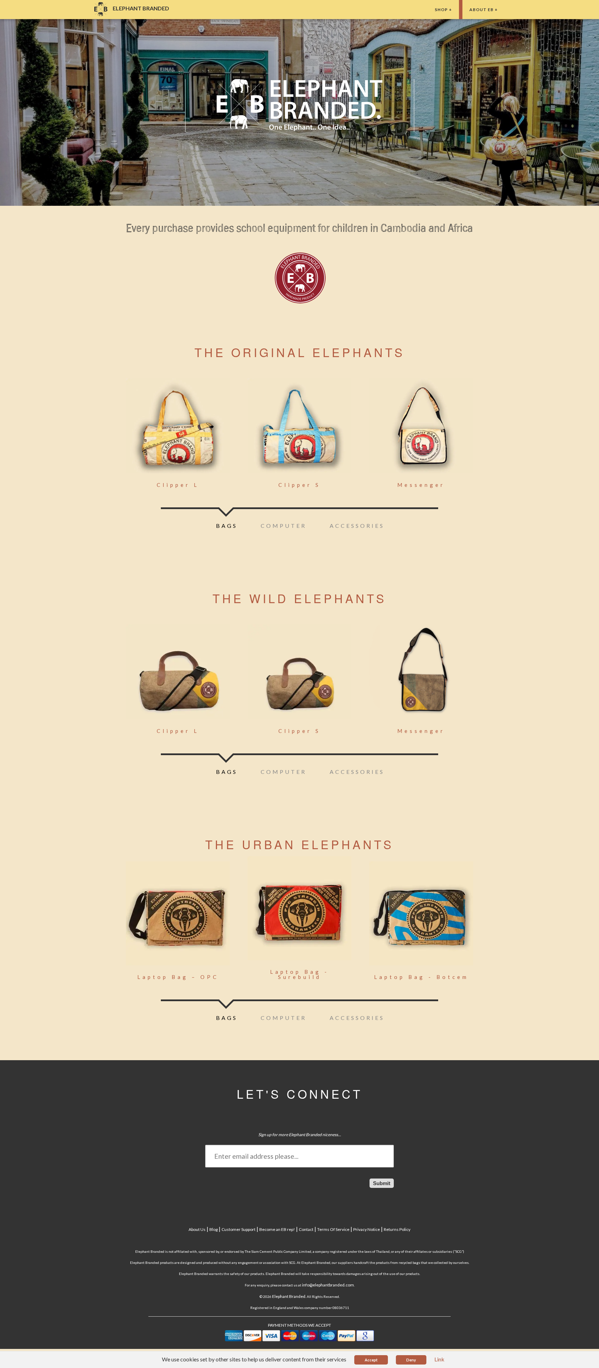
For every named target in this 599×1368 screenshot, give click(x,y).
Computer (283, 525)
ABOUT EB (481, 9)
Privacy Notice (366, 1229)
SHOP (441, 9)
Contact (306, 1229)
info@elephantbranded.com (328, 1284)
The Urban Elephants (299, 844)
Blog (213, 1229)
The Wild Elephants (299, 598)
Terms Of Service (333, 1229)
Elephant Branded (288, 1296)
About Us (197, 1229)
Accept (371, 1360)
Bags (226, 525)
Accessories (357, 525)
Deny (411, 1360)
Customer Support (238, 1229)
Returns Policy (397, 1229)
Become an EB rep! (277, 1229)
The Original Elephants (299, 352)
